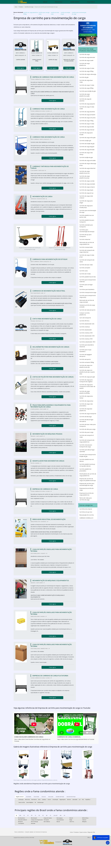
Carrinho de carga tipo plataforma (85, 409)
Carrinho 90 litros (84, 321)
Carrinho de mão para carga (87, 429)
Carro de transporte (85, 318)
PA (64, 815)
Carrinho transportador (86, 247)
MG (20, 815)
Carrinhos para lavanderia (86, 289)
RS (39, 815)
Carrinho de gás (83, 77)
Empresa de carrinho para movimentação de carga (86, 484)
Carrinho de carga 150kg (86, 121)
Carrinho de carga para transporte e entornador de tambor (87, 386)
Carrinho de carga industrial (87, 168)
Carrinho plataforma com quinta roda (86, 216)
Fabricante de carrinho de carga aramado (86, 301)
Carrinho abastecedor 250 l (87, 336)
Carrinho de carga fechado (86, 149)
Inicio (45, 2)
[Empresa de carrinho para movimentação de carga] (20, 46)
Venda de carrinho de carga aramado (87, 306)
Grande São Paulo (60, 796)
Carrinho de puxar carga (86, 432)
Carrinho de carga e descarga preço (87, 164)
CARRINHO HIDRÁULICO (86, 518)
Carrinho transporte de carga (87, 292)
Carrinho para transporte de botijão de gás (87, 455)
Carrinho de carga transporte (87, 413)
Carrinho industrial (84, 239)
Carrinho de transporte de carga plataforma (86, 441)
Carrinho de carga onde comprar (86, 197)
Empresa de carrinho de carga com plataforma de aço (87, 479)
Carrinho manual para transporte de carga (85, 446)
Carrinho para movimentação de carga (79, 13)
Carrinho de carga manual (86, 130)
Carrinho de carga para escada (86, 133)
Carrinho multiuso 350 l (86, 339)
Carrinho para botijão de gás (87, 91)
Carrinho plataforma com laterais (86, 460)
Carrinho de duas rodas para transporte (87, 425)
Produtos (58, 2)
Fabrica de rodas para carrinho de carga (85, 499)
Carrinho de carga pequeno (87, 104)
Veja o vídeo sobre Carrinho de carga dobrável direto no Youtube (75, 739)
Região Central (19, 796)
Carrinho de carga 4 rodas (86, 68)
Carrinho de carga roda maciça (86, 153)
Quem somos (74, 2)
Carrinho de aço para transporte (85, 235)
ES (24, 815)
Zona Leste (50, 796)
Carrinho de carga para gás (87, 377)
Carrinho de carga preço (86, 401)
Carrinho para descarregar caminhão (87, 450)
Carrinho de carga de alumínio (85, 100)
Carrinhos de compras (85, 509)
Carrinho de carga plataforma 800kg (30, 13)
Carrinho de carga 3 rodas (86, 124)
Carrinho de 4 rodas (85, 274)
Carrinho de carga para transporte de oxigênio (86, 380)
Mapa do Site (91, 832)
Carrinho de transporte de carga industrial (86, 251)
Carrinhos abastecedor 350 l (87, 342)
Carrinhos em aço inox (85, 512)
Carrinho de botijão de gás (65, 13)
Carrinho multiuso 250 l (86, 333)
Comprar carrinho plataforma (84, 314)
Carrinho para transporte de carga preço (87, 296)
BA (46, 815)
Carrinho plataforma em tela (87, 277)
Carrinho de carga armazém (87, 114)
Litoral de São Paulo (71, 796)
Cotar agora (20, 68)
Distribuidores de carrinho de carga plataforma (87, 474)
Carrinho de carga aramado (87, 184)
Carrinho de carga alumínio (87, 111)
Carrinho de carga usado (86, 60)
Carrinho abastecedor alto (86, 324)
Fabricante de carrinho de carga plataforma (86, 243)
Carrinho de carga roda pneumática (86, 405)
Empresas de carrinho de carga (86, 489)
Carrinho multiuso (84, 327)
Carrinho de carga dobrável (87, 57)
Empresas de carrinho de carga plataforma (86, 494)
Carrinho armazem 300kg (86, 362)
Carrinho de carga (84, 54)
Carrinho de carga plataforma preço (84, 177)
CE (50, 815)
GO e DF (55, 815)
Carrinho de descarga (85, 416)
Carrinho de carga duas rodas (86, 81)
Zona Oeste (36, 796)
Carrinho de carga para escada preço (86, 206)
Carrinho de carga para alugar (86, 201)
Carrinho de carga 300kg (86, 88)
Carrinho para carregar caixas (44, 13)
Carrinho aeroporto (85, 359)
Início (71, 832)
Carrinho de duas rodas (55, 13)
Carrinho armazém (84, 268)
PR (31, 815)
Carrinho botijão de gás (86, 157)
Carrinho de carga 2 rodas (86, 85)
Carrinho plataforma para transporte (86, 221)
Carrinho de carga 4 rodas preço (86, 256)
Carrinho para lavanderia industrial (86, 346)
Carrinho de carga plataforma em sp (84, 172)
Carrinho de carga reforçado (87, 137)
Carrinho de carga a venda (86, 181)
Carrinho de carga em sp (86, 193)
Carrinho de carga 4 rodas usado (86, 107)
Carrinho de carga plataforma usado (84, 95)
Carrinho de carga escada (86, 127)
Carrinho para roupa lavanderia (85, 350)
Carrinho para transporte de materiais (87, 280)
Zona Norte (28, 796)
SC (35, 815)
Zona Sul (44, 796)
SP (28, 815)
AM (60, 815)
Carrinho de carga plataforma (84, 64)
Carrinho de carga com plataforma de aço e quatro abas (87, 372)
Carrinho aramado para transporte (86, 226)
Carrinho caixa (83, 271)
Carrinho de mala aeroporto (87, 310)
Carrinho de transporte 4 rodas (86, 436)
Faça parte (91, 2)
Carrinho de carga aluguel (86, 146)
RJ (16, 815)
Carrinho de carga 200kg (86, 71)
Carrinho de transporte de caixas (86, 261)
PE (43, 815)
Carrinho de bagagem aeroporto (85, 355)
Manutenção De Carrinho (86, 515)
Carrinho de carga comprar (87, 187)
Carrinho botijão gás (85, 140)
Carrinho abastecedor (85, 330)
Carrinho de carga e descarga (87, 74)
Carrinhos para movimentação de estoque (86, 230)
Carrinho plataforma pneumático (85, 470)
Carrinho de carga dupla (86, 190)
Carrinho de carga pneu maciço (86, 397)
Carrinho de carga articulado (87, 160)
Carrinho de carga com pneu (87, 118)
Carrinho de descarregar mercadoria (86, 420)
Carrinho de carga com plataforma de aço (85, 366)
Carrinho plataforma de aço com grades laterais (87, 465)
